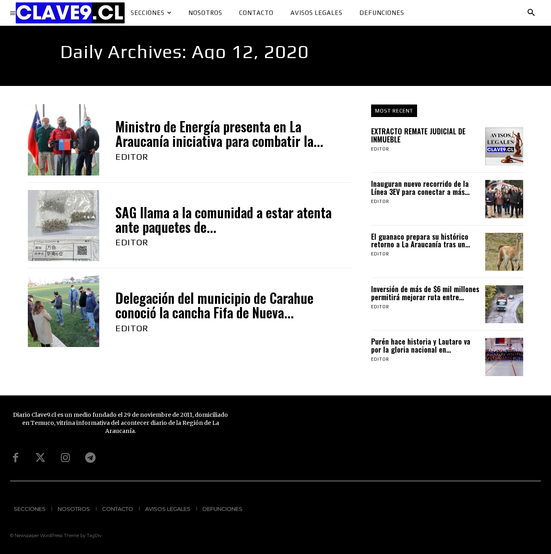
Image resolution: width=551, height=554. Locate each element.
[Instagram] (65, 458)
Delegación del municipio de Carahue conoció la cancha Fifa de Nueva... (214, 305)
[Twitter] (40, 458)
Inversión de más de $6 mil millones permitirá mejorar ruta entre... (425, 293)
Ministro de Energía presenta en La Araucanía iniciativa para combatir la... (219, 134)
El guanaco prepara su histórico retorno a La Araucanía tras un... (420, 240)
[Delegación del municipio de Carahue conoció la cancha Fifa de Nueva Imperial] (63, 311)
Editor (131, 156)
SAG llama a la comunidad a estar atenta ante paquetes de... (223, 220)
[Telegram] (90, 458)
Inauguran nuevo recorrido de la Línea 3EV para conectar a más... (420, 187)
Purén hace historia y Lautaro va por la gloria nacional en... (420, 345)
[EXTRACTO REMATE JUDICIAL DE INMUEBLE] (504, 146)
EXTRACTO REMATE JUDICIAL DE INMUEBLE (418, 135)
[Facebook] (15, 458)
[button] (531, 13)
